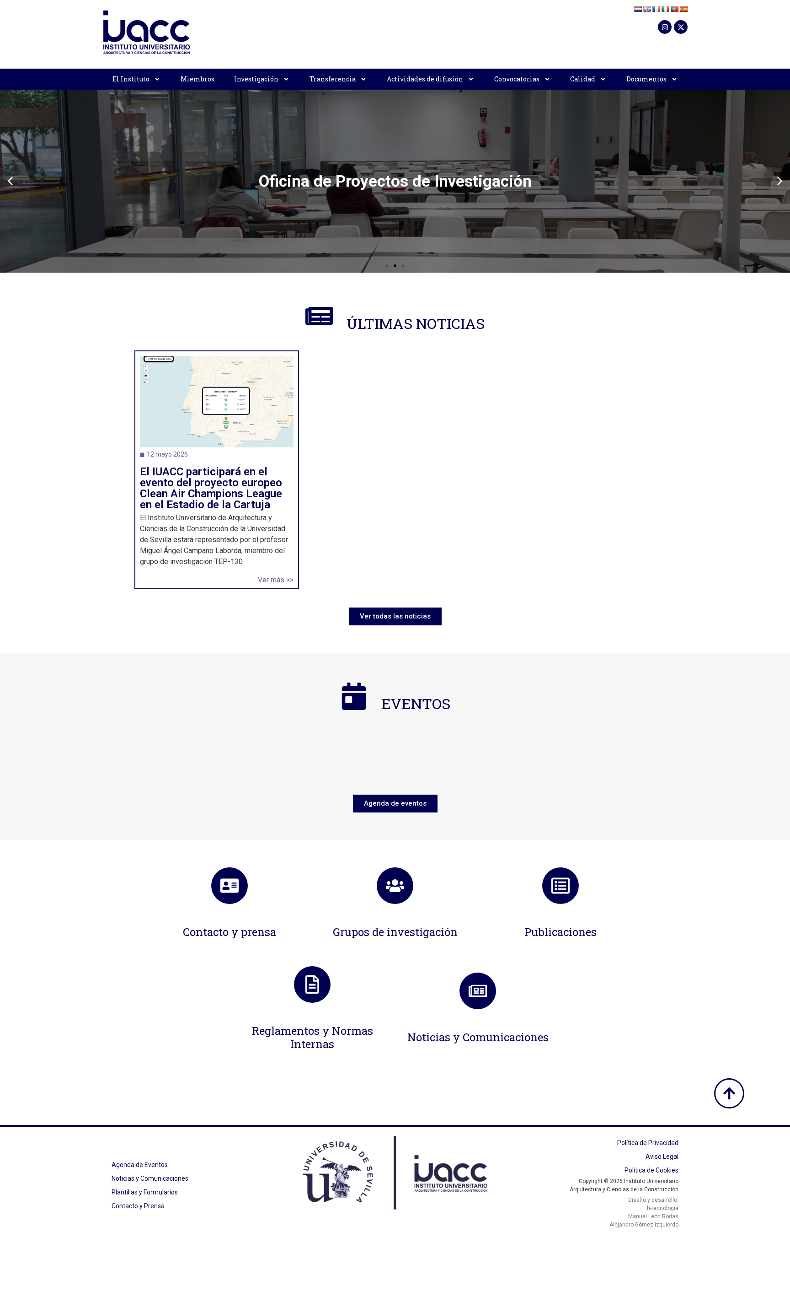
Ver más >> (276, 580)
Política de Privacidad (647, 1142)
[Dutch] (638, 9)
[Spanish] (683, 9)
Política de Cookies (651, 1170)
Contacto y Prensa (138, 1206)
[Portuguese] (674, 9)
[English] (647, 9)
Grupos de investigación (395, 932)
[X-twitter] (681, 27)
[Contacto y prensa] (229, 885)
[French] (656, 9)
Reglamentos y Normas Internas (312, 1037)
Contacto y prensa (229, 932)
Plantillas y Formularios (145, 1192)
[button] (10, 181)
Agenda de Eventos (140, 1164)
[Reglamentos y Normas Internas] (312, 984)
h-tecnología (662, 1208)
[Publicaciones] (560, 885)
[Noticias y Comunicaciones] (477, 991)
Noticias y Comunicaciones (478, 1037)
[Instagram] (665, 27)
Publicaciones (560, 932)
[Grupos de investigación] (395, 885)
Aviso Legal (662, 1156)
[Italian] (665, 9)
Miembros (197, 79)
